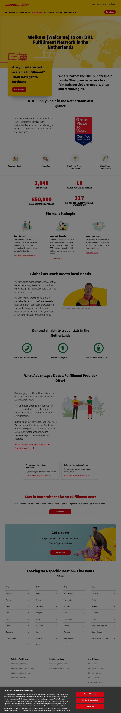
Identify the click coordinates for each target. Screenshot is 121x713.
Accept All (90, 706)
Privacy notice (56, 710)
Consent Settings (90, 694)
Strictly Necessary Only (90, 700)
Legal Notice (65, 710)
